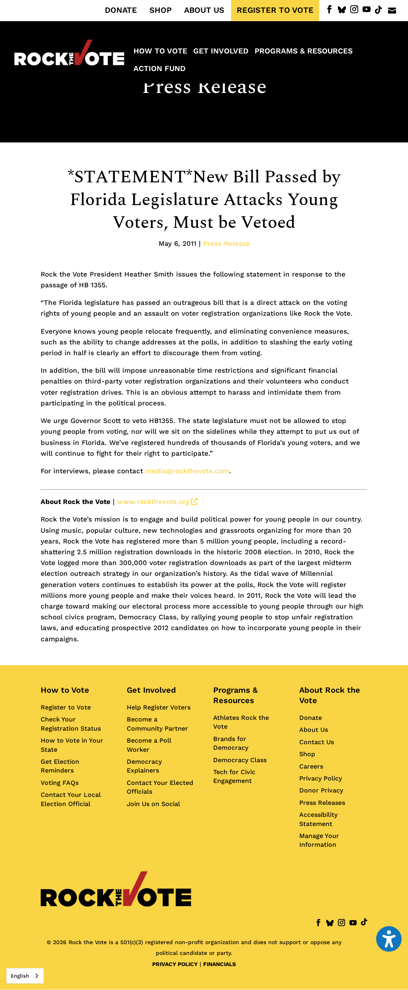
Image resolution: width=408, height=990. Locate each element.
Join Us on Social (153, 804)
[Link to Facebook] (329, 9)
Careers (311, 766)
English (20, 976)
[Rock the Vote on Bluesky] (342, 10)
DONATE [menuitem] (121, 10)
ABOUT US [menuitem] (204, 10)
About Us (313, 729)
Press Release (204, 87)
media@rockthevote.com (187, 471)
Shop (307, 754)
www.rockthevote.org (157, 502)
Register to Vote (66, 707)
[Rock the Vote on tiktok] (378, 10)
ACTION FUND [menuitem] (159, 69)
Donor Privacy (321, 790)
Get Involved (151, 690)
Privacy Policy (320, 778)
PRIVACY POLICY (175, 964)
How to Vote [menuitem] (160, 51)
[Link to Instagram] (354, 9)
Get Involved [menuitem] (221, 51)
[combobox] (25, 976)
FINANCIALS (219, 964)
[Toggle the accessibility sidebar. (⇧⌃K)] (389, 939)
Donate (310, 717)
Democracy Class (240, 760)
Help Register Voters (158, 707)
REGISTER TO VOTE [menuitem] (275, 10)
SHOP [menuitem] (160, 10)
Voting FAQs (59, 782)
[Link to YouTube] (367, 9)
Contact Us (316, 742)
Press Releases (322, 802)
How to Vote (65, 690)
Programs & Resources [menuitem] (304, 51)
